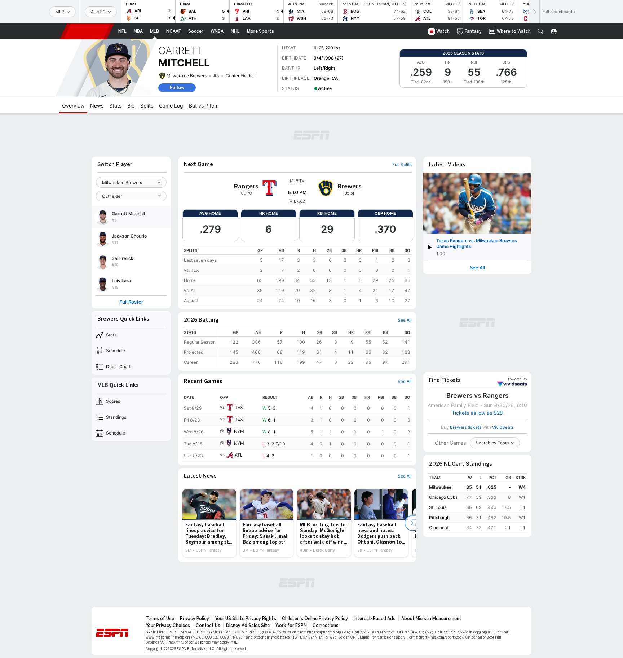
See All (477, 267)
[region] (297, 275)
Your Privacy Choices (168, 625)
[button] (541, 31)
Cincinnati (439, 527)
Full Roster (131, 302)
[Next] (534, 11)
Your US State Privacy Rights (245, 618)
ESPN (87, 31)
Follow (177, 87)
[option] (209, 523)
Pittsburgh (439, 517)
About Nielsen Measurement (431, 618)
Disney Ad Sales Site (248, 625)
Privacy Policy (194, 618)
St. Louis (437, 507)
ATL (239, 455)
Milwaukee (440, 487)
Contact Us (208, 625)
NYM (239, 431)
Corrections (326, 625)
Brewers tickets (465, 427)
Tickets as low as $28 (477, 413)
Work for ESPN (291, 625)
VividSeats (517, 379)
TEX (239, 407)
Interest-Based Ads (375, 618)
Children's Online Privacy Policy (315, 618)
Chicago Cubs (443, 497)
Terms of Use (160, 618)
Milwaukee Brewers (187, 75)
